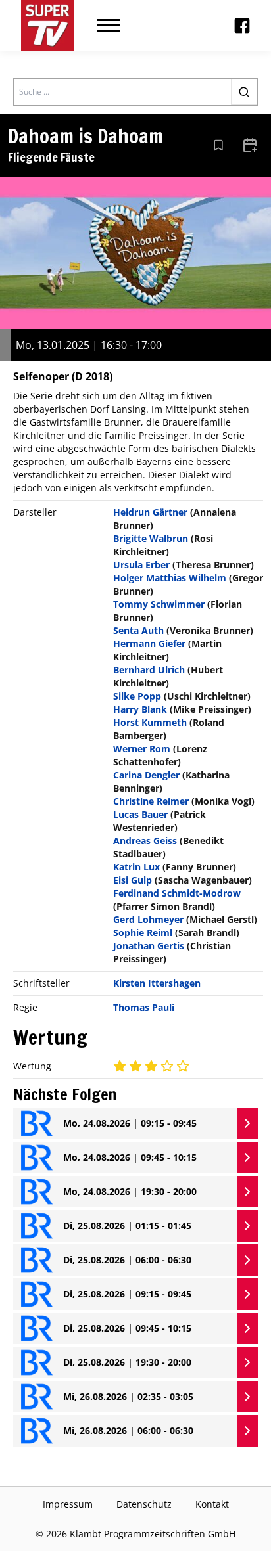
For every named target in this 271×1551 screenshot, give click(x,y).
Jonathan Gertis (148, 945)
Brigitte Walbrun (150, 538)
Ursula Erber (141, 564)
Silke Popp (137, 696)
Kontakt (212, 1504)
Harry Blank (140, 709)
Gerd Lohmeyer (148, 919)
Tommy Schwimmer (159, 604)
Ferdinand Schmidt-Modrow (177, 893)
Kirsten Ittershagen (157, 983)
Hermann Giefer (149, 643)
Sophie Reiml (142, 932)
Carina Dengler (146, 775)
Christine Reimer (151, 801)
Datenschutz (144, 1504)
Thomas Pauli (143, 1007)
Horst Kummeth (150, 722)
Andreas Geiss (145, 840)
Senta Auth (138, 630)
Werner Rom (141, 748)
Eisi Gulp (132, 880)
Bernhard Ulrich (149, 669)
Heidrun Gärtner (150, 512)
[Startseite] (47, 25)
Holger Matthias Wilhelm (169, 578)
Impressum (68, 1504)
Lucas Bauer (140, 814)
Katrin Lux (136, 867)
